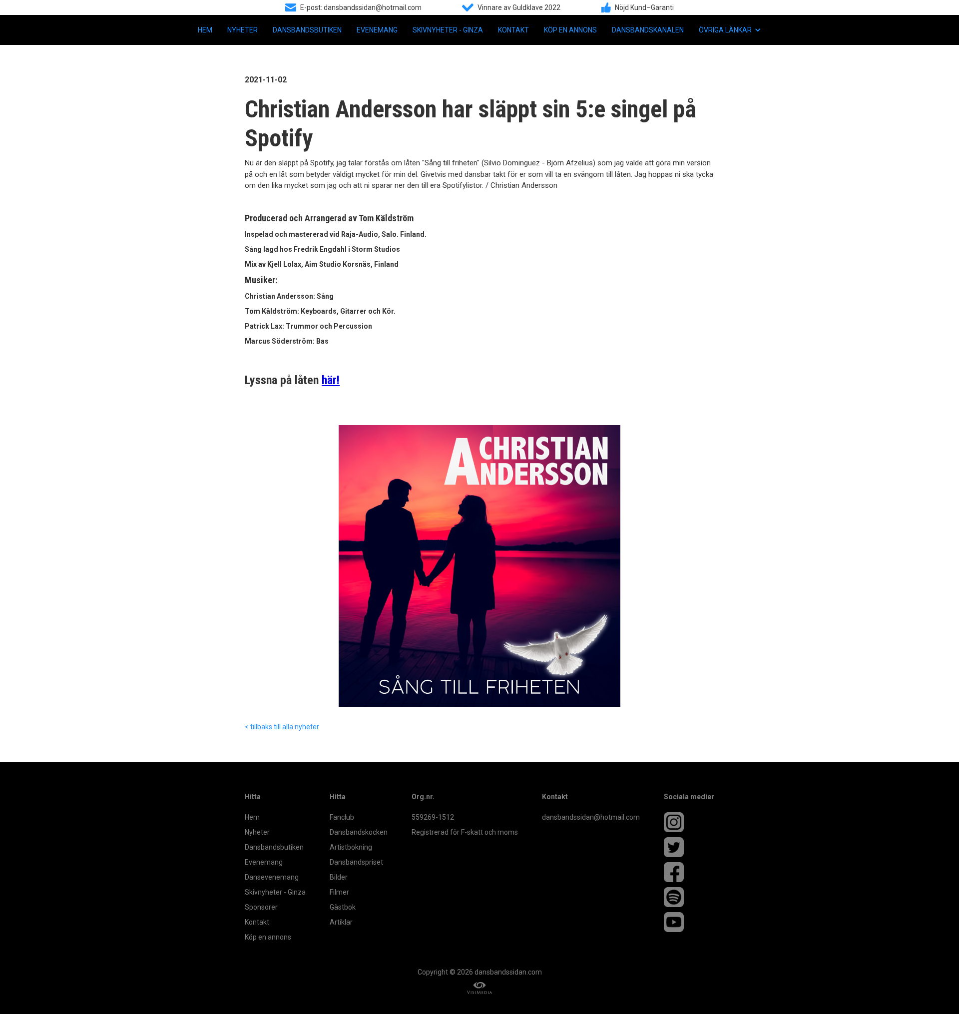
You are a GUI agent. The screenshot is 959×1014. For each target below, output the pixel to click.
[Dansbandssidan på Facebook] (689, 872)
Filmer (339, 892)
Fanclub (342, 817)
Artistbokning (351, 847)
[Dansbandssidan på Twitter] (689, 847)
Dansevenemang (272, 877)
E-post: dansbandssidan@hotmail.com (361, 7)
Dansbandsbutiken (307, 30)
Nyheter (242, 30)
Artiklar (341, 922)
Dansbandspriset (356, 862)
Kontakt (513, 30)
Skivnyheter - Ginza (448, 30)
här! (331, 380)
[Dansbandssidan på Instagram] (689, 822)
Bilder (339, 877)
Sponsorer (261, 907)
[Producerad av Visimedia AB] (479, 988)
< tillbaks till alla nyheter (282, 727)
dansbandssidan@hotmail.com (591, 817)
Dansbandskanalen (648, 30)
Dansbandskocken (359, 832)
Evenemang (377, 30)
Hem (205, 30)
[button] (730, 30)
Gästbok (343, 907)
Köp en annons (570, 30)
